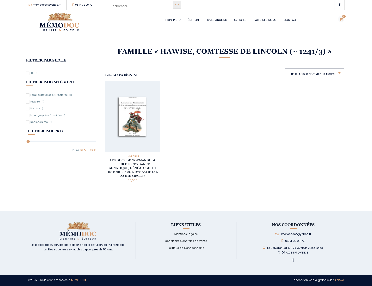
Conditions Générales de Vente (186, 241)
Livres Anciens (216, 20)
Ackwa (339, 280)
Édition (193, 20)
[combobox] (314, 72)
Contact (291, 20)
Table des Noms (265, 20)
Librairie (171, 20)
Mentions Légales (186, 234)
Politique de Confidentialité (186, 248)
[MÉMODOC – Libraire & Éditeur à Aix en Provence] (59, 24)
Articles (240, 20)
